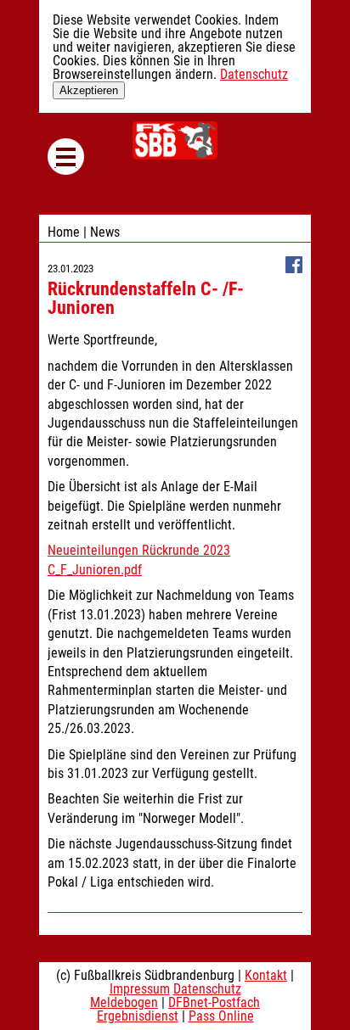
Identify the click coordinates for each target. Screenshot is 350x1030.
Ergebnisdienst (137, 1016)
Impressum (140, 989)
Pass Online (221, 1016)
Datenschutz (254, 74)
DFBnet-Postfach (214, 1002)
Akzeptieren (88, 90)
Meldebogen (124, 1002)
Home (64, 232)
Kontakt (266, 975)
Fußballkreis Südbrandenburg (175, 140)
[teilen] (293, 268)
